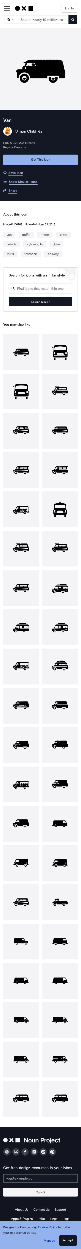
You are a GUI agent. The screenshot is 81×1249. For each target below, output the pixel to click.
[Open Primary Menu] (7, 8)
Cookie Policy (47, 1227)
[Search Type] (11, 19)
